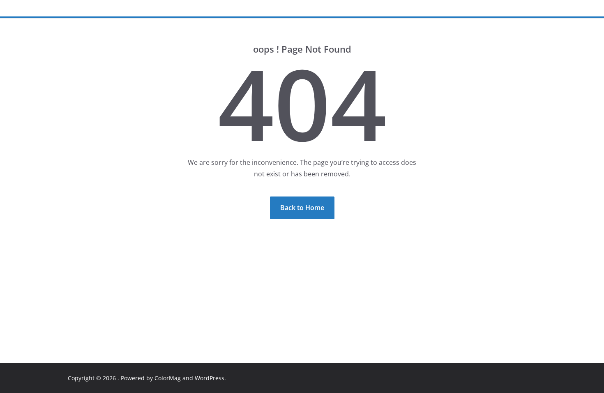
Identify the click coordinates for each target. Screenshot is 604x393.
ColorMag (167, 378)
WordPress (209, 378)
